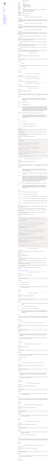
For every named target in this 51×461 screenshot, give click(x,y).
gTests (4, 16)
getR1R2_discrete (5, 20)
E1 (3, 6)
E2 (3, 7)
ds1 (3, 12)
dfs (3, 11)
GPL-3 (26, 11)
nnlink (4, 21)
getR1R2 (4, 19)
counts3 (4, 10)
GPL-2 (23, 11)
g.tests (4, 14)
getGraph (19, 419)
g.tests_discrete (5, 15)
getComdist (4, 17)
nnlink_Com (4, 22)
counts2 (4, 9)
